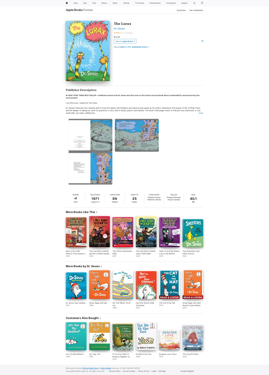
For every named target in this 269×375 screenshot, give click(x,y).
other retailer (106, 368)
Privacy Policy (114, 371)
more (201, 113)
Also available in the (130, 47)
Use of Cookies (129, 371)
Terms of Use (143, 371)
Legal (154, 371)
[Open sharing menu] (202, 41)
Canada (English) (187, 371)
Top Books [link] (181, 10)
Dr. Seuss (119, 28)
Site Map (162, 371)
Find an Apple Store (90, 368)
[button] (194, 3)
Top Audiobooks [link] (196, 10)
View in (124, 41)
